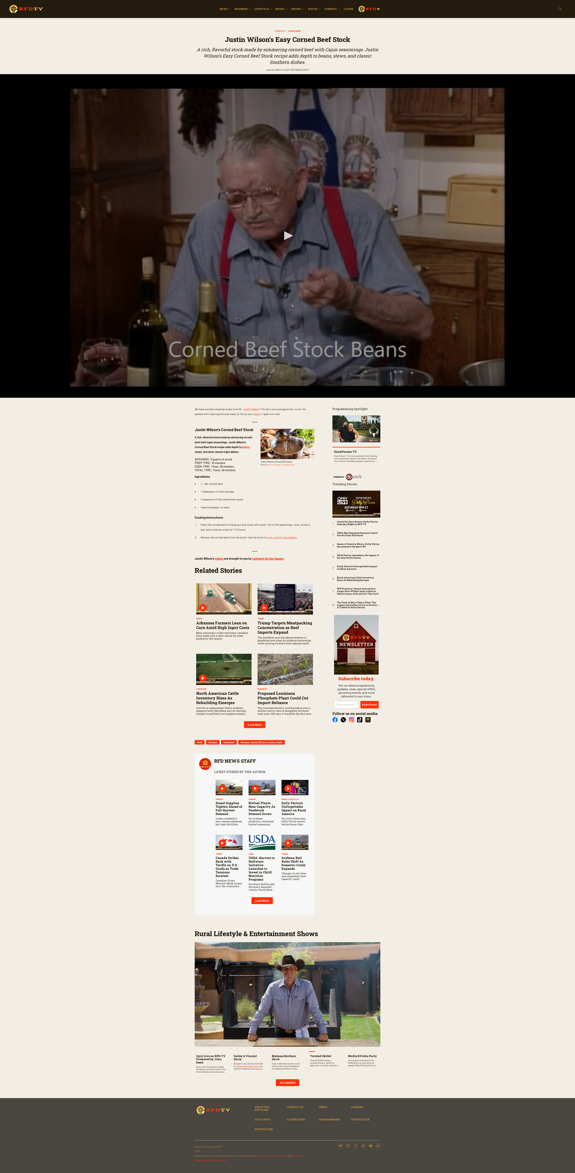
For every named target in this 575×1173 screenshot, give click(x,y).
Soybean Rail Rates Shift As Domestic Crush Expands (293, 863)
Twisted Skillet (320, 1056)
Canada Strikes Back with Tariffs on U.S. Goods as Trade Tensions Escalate (227, 867)
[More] (230, 9)
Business (241, 8)
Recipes (212, 742)
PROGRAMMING (329, 1119)
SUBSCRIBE (369, 704)
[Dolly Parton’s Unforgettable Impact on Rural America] (295, 787)
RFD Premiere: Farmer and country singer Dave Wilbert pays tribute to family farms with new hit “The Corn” (358, 591)
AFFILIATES (262, 1119)
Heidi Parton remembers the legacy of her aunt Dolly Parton (358, 556)
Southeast (228, 742)
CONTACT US (295, 1107)
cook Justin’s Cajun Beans (282, 537)
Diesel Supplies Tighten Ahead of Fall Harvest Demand (229, 808)
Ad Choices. (297, 1156)
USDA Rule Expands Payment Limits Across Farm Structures (357, 534)
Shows (296, 8)
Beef (199, 742)
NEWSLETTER (264, 1129)
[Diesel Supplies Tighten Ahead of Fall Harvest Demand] (229, 787)
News (224, 8)
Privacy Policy (264, 1156)
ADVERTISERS (296, 1119)
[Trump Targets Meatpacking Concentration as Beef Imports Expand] (285, 599)
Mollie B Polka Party (362, 1056)
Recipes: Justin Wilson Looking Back (261, 742)
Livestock (201, 689)
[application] (287, 236)
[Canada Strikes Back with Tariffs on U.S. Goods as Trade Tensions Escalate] (229, 842)
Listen (348, 8)
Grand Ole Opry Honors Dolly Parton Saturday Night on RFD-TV (357, 523)
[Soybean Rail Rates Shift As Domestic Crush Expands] (295, 842)
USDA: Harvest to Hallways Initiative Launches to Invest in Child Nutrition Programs (262, 868)
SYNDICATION (360, 1119)
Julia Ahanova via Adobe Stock (281, 464)
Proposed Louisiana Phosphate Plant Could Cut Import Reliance (283, 698)
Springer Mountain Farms (247, 1066)
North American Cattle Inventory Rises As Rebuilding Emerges (217, 698)
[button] (287, 235)
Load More (254, 724)
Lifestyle (261, 8)
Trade (261, 618)
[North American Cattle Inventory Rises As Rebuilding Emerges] (224, 669)
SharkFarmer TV (345, 451)
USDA (251, 854)
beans (256, 414)
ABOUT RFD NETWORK (262, 1108)
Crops (199, 618)
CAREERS (357, 1107)
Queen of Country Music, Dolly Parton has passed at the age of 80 (358, 545)
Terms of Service (279, 1156)
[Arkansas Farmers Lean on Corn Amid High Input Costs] (224, 599)
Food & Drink (294, 31)
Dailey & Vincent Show (245, 1057)
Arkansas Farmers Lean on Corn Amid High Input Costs (222, 625)
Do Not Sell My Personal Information (211, 1160)
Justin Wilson (251, 409)
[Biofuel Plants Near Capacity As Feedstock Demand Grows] (262, 787)
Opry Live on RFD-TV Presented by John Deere (211, 1059)
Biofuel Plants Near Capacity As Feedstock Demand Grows (262, 808)
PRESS (323, 1107)
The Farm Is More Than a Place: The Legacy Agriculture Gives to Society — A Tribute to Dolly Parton (358, 605)
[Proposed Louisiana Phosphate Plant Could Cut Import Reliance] (285, 669)
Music (280, 8)
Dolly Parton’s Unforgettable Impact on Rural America (294, 808)
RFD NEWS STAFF (235, 761)
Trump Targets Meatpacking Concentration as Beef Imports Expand (285, 627)
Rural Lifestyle (290, 799)
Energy (219, 799)
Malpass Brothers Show (284, 1057)
